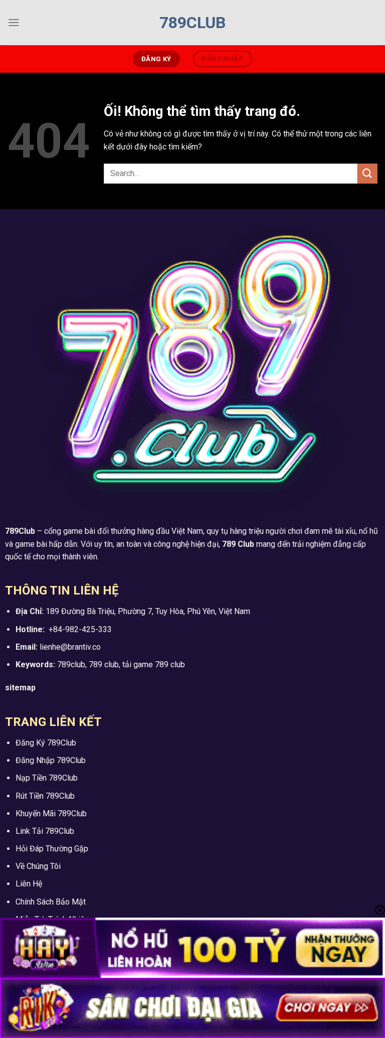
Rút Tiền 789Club (45, 796)
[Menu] (14, 22)
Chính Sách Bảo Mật (51, 902)
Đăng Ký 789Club (46, 743)
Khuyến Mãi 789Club (51, 813)
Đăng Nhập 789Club (51, 760)
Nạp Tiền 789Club (47, 778)
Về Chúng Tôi (38, 866)
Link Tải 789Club (45, 831)
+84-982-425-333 (80, 629)
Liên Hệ (29, 883)
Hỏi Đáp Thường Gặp (52, 848)
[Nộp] (367, 173)
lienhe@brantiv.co (70, 647)
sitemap (20, 687)
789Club (192, 23)
